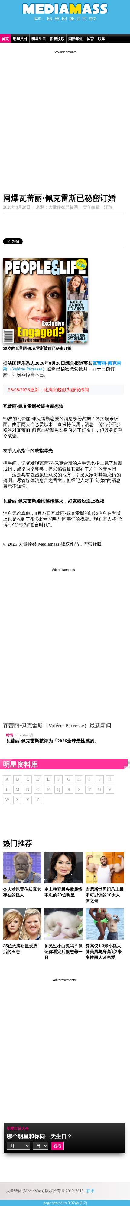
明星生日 (38, 39)
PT (84, 19)
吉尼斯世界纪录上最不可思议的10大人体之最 (105, 895)
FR (57, 19)
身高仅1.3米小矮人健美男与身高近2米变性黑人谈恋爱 (104, 951)
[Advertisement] (65, 119)
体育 (90, 39)
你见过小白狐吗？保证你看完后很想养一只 (63, 951)
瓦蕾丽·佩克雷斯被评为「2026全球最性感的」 (52, 740)
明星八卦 (20, 39)
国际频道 (75, 39)
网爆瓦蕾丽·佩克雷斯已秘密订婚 (59, 198)
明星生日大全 (18, 1128)
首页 (5, 39)
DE (71, 19)
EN (49, 19)
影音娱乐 (57, 39)
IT (78, 19)
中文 (92, 19)
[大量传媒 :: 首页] (65, 8)
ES (64, 19)
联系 (101, 39)
